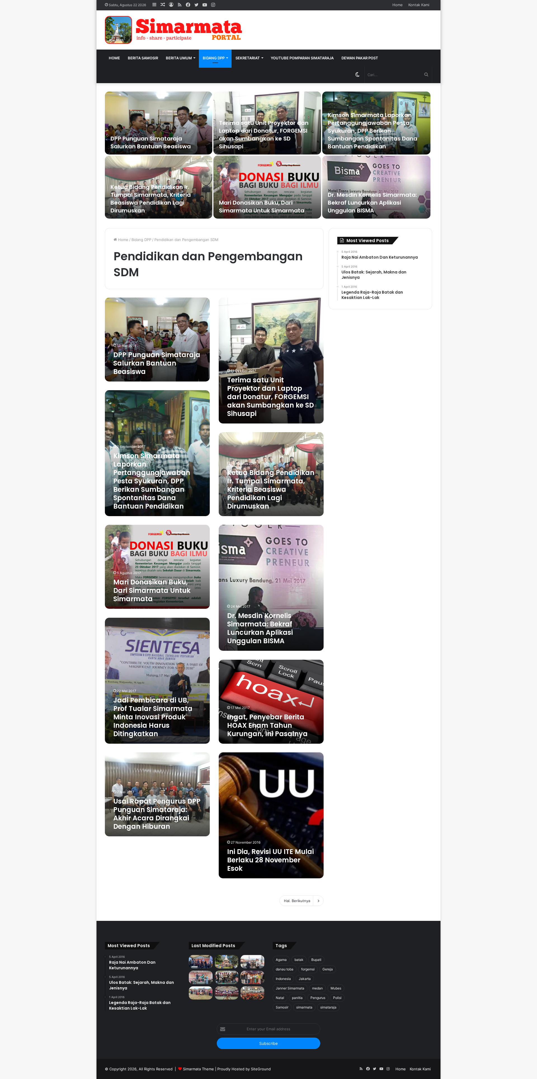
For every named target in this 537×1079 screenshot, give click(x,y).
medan (317, 988)
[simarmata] (175, 30)
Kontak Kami (418, 5)
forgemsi (308, 969)
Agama (281, 960)
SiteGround (261, 1069)
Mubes (336, 988)
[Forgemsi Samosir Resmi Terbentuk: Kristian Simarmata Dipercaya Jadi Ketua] (227, 977)
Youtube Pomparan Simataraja (302, 58)
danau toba (284, 969)
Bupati (316, 960)
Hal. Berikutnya (297, 900)
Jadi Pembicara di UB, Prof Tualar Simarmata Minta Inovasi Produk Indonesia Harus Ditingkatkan (152, 717)
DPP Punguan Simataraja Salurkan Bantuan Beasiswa (150, 142)
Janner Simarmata (290, 988)
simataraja (328, 1007)
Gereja (327, 969)
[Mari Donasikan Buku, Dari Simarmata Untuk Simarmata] (267, 187)
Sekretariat (247, 58)
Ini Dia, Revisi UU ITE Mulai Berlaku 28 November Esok (270, 860)
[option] (268, 156)
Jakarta (305, 979)
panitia (297, 998)
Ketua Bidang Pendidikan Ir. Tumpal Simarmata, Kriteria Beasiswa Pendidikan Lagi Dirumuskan (150, 198)
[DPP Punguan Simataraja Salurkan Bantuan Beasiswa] (158, 123)
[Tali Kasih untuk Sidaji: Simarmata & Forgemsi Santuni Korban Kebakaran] (252, 977)
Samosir (282, 1007)
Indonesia (283, 979)
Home (397, 5)
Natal (280, 998)
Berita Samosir (143, 58)
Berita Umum (179, 58)
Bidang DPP (214, 58)
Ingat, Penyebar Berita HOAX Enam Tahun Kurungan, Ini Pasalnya (267, 725)
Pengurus (317, 998)
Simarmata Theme (198, 1069)
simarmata (304, 1007)
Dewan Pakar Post (359, 58)
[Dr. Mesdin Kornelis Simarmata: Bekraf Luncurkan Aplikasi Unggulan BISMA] (376, 187)
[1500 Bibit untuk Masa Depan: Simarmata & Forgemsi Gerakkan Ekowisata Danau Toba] (201, 993)
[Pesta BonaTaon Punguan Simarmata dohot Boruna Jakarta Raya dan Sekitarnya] (252, 993)
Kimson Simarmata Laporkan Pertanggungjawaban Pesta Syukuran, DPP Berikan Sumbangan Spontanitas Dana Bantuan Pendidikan (372, 130)
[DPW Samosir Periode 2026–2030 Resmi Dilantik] (201, 961)
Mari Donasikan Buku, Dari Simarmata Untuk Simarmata (261, 206)
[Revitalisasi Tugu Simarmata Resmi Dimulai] (227, 961)
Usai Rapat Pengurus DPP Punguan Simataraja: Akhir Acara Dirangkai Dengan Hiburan (157, 814)
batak (299, 960)
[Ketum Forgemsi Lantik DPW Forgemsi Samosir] (201, 977)
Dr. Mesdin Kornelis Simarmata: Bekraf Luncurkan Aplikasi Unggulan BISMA (372, 202)
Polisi (337, 998)
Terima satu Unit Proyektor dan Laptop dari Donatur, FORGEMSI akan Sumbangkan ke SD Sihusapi (263, 134)
